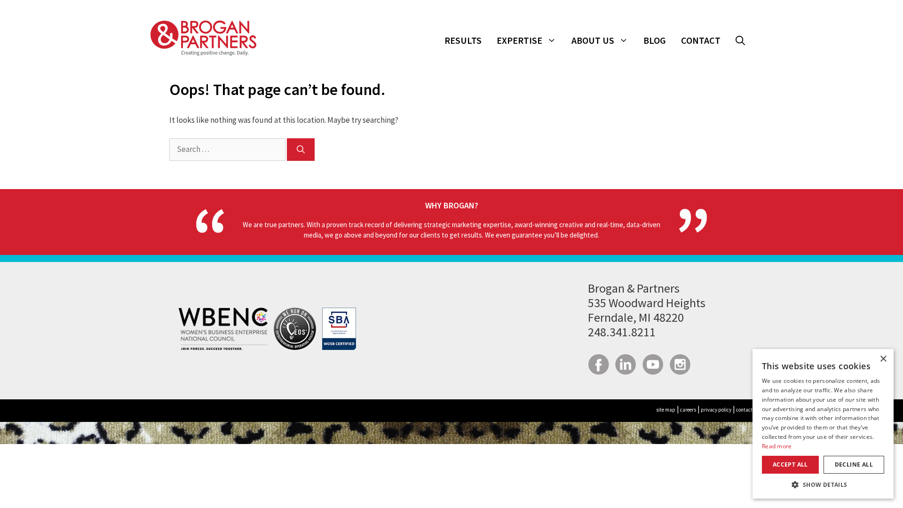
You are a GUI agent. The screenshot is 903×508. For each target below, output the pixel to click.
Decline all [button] (854, 464)
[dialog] (823, 424)
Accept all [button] (790, 464)
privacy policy (716, 409)
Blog (654, 40)
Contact (701, 40)
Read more (777, 446)
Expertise (519, 40)
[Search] (301, 149)
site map (665, 409)
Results (463, 40)
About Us (592, 40)
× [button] (883, 359)
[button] (740, 40)
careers (688, 409)
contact (744, 409)
